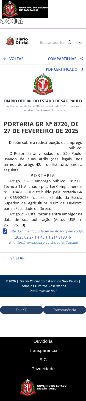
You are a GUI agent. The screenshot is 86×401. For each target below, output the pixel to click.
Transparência (43, 350)
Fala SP (21, 309)
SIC (43, 359)
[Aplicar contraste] (14, 22)
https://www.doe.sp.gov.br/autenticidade (45, 242)
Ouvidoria (43, 341)
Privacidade (43, 368)
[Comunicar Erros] (20, 22)
